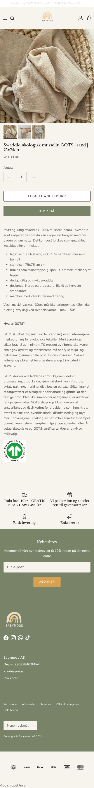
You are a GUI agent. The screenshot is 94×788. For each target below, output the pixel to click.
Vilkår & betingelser (67, 704)
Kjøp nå (47, 211)
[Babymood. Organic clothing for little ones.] (47, 18)
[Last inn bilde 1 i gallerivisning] (47, 76)
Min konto (10, 678)
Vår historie (10, 704)
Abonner (47, 582)
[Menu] (5, 18)
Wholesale (28, 704)
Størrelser (45, 704)
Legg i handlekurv (47, 196)
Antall (8, 167)
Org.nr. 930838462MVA (21, 664)
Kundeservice (13, 671)
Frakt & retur (10, 710)
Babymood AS (14, 657)
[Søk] (14, 18)
